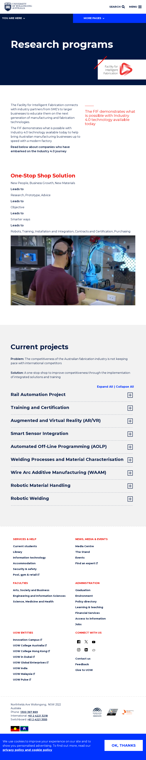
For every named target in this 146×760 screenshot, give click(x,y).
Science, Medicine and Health (33, 601)
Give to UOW (84, 670)
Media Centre (84, 546)
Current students (25, 546)
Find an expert (85, 563)
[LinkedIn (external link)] (86, 649)
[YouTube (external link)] (93, 642)
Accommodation (24, 563)
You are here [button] (12, 18)
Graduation (82, 590)
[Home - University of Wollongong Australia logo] (18, 6)
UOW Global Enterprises (29, 662)
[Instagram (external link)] (78, 649)
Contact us (82, 658)
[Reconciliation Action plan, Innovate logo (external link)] (97, 712)
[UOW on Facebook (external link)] (78, 641)
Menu (133, 6)
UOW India (20, 668)
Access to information (90, 618)
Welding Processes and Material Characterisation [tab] (67, 459)
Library (17, 552)
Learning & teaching (89, 607)
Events (80, 557)
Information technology (29, 557)
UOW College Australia (28, 645)
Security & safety (24, 569)
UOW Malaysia (22, 674)
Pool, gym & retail (25, 574)
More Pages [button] (92, 18)
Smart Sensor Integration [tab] (39, 433)
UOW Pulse (20, 679)
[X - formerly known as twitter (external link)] (86, 641)
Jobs (78, 624)
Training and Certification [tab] (40, 407)
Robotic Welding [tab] (30, 498)
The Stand (82, 552)
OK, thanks (124, 745)
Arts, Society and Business (31, 590)
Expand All (105, 386)
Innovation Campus (26, 639)
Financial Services (87, 613)
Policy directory (86, 601)
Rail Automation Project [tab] (38, 394)
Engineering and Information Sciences (39, 595)
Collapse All (125, 386)
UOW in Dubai (22, 656)
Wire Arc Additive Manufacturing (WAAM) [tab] (58, 472)
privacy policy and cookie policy (27, 750)
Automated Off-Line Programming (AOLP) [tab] (59, 446)
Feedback (82, 664)
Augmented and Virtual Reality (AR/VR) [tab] (56, 420)
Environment (84, 595)
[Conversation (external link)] (93, 650)
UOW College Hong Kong (30, 651)
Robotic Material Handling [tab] (41, 485)
